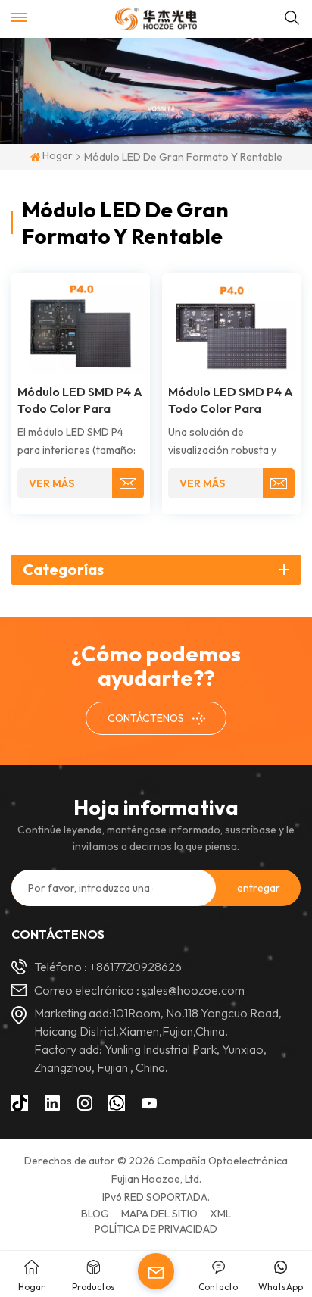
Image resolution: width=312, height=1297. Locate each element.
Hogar (56, 156)
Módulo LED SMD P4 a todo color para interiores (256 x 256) (79, 400)
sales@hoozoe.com (193, 990)
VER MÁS (51, 483)
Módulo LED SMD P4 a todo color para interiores (230, 400)
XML (220, 1213)
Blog (95, 1213)
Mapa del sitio (159, 1213)
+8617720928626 (135, 966)
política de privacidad (156, 1229)
